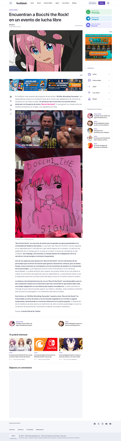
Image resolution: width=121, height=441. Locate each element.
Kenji (23, 359)
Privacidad (30, 429)
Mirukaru (12, 24)
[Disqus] (46, 394)
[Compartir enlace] (10, 113)
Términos (21, 429)
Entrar (102, 3)
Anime (39, 3)
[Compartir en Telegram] (10, 105)
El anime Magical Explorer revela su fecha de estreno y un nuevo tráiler (70, 356)
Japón (57, 3)
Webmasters (40, 429)
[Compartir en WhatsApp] (10, 109)
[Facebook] (94, 423)
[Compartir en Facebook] (10, 96)
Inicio (32, 3)
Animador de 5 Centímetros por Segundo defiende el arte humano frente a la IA (102, 133)
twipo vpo (63, 436)
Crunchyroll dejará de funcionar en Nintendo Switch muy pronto (44, 356)
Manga (74, 3)
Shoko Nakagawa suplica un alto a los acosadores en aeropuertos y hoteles (73, 325)
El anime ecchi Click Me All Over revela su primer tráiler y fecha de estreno (20, 356)
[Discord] (110, 423)
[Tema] (108, 3)
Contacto (12, 429)
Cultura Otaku (48, 3)
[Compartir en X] (10, 101)
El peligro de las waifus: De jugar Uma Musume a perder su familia (24, 325)
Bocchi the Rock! (48, 104)
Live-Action (65, 3)
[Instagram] (102, 423)
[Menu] (10, 3)
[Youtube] (106, 423)
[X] (98, 423)
